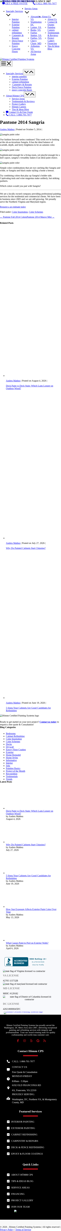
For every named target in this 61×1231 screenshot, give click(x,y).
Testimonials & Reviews (53, 34)
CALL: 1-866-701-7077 (20, 115)
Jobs (8, 765)
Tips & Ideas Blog (20, 109)
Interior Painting (16, 20)
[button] (18, 1040)
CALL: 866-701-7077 (46, 3)
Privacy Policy (7, 1229)
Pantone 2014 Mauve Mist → (40, 217)
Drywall (10, 747)
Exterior (9, 752)
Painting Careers (51, 28)
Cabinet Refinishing (15, 736)
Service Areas (18, 98)
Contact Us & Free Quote (20, 112)
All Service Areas (35, 52)
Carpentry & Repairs (18, 36)
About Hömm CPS (15, 95)
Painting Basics (13, 768)
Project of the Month (15, 771)
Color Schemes (36, 212)
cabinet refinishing (17, 31)
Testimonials (12, 776)
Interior (9, 763)
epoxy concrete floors (22, 90)
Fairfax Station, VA (35, 34)
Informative (11, 760)
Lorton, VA (35, 27)
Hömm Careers (19, 106)
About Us (46, 16)
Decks (9, 744)
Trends (9, 779)
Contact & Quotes (52, 23)
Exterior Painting (16, 26)
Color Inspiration (20, 212)
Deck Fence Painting (17, 42)
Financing (52, 43)
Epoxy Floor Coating (16, 749)
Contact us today (48, 722)
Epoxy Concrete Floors (16, 49)
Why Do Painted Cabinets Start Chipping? (26, 548)
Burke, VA (35, 30)
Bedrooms (11, 733)
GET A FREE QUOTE (16, 3)
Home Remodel (13, 755)
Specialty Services (14, 73)
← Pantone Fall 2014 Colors (13, 217)
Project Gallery (51, 39)
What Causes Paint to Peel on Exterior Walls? (27, 943)
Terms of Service (23, 1229)
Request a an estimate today (13, 207)
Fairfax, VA (36, 38)
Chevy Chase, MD (35, 42)
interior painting (19, 76)
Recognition (11, 773)
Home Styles (12, 757)
